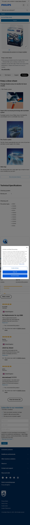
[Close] (27, 247)
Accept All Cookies (15, 275)
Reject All (15, 271)
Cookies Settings (15, 268)
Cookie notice (21, 264)
